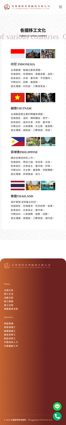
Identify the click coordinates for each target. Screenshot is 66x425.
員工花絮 (9, 305)
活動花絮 (9, 298)
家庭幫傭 (9, 323)
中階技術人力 (11, 342)
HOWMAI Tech (45, 420)
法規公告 (9, 290)
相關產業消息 (11, 309)
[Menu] (60, 6)
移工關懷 (9, 301)
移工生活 (9, 294)
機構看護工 (10, 331)
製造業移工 (10, 338)
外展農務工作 (11, 346)
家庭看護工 (10, 327)
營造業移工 (10, 334)
